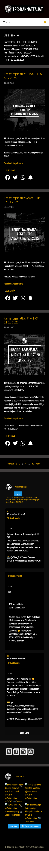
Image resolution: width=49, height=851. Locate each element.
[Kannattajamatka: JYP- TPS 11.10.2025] (24, 374)
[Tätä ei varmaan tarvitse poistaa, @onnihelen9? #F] (34, 792)
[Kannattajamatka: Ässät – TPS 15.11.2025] (24, 254)
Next (39, 463)
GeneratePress (39, 847)
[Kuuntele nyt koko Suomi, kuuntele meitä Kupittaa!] (14, 792)
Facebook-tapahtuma (13, 163)
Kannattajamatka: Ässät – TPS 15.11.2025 (22, 200)
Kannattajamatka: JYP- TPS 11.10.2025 (21, 320)
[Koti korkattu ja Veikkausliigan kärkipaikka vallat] (34, 812)
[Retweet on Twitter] (8, 511)
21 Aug (10, 586)
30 (33, 463)
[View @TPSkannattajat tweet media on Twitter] (9, 592)
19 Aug (10, 673)
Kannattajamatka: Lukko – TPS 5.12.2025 (23, 76)
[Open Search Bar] (45, 22)
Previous (9, 463)
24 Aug (10, 528)
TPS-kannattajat (14, 575)
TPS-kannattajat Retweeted (16, 514)
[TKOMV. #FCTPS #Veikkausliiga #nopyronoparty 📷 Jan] (14, 812)
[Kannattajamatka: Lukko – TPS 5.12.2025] (24, 130)
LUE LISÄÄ (10, 170)
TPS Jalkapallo (13, 518)
